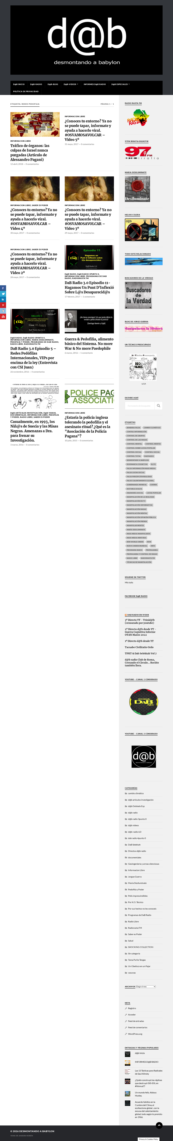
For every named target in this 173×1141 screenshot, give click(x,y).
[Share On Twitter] (3, 294)
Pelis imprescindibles (138, 895)
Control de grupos (136, 436)
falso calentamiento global (140, 480)
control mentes (153, 444)
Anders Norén (26, 1136)
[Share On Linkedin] (3, 299)
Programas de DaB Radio (44, 342)
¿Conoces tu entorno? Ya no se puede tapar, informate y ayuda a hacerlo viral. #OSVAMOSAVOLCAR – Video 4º (33, 219)
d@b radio (70, 274)
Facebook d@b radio (136, 596)
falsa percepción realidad (139, 476)
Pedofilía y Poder (20, 342)
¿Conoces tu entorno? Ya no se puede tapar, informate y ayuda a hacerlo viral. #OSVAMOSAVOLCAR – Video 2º (33, 263)
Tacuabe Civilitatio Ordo (139, 647)
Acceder (132, 1014)
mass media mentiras (136, 538)
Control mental (134, 444)
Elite (153, 464)
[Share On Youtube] (3, 316)
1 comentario (89, 296)
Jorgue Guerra (135, 876)
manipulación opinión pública (141, 517)
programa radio (134, 550)
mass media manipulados (138, 534)
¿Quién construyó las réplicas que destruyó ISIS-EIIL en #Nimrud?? (148, 1083)
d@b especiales (120, 84)
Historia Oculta (134, 489)
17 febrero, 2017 (72, 296)
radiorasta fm (148, 558)
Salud (130, 940)
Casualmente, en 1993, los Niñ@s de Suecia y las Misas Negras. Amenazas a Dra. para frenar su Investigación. (34, 431)
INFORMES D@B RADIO (95, 84)
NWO (153, 546)
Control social (134, 452)
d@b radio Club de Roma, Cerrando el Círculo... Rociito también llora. (142, 662)
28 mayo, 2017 (17, 277)
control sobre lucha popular (141, 448)
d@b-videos (70, 84)
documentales (18, 415)
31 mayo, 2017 (71, 144)
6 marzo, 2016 (71, 353)
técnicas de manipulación (139, 562)
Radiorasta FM (80, 278)
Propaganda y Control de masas (142, 554)
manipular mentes (135, 525)
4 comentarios (38, 372)
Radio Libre (16, 344)
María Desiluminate (43, 340)
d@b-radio (36, 84)
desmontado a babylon (138, 460)
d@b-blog (53, 84)
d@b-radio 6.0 (134, 831)
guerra (153, 484)
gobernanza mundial (137, 484)
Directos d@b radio (137, 851)
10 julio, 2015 (71, 440)
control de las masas (137, 440)
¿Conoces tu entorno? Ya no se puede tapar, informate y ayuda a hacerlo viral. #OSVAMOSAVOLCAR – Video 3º (88, 219)
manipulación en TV (136, 501)
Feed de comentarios (137, 1027)
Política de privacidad (26, 91)
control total (134, 456)
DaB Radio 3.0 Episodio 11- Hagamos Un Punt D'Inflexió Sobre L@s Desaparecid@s (89, 287)
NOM (149, 542)
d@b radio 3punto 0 (88, 274)
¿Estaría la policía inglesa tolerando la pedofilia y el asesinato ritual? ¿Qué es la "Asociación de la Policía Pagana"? (87, 426)
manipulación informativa (139, 505)
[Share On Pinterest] (3, 305)
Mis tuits (129, 582)
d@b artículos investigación (26, 413)
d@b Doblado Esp (136, 806)
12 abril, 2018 (16, 164)
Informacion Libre (20, 141)
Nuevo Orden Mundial (137, 546)
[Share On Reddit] (3, 311)
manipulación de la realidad (140, 497)
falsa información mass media (141, 468)
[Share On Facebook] (3, 288)
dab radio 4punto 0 (137, 838)
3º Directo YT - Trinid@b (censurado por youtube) (140, 621)
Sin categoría (134, 953)
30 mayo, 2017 (17, 233)
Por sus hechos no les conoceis (142, 908)
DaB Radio (149, 456)
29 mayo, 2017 (71, 233)
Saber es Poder (40, 205)
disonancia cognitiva (137, 464)
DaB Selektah (134, 844)
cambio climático (152, 427)
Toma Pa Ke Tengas (137, 960)
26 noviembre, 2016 (19, 372)
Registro (132, 1008)
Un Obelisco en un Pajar (139, 966)
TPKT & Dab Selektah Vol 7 (141, 653)
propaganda (152, 550)
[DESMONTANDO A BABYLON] (86, 73)
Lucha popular (154, 493)
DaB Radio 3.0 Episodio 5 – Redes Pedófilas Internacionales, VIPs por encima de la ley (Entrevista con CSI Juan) (33, 357)
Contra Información (137, 432)
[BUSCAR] (158, 406)
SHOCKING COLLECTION (140, 947)
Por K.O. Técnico (135, 902)
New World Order (135, 542)
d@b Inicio (19, 84)
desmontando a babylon (36, 1131)
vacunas (132, 972)
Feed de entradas (136, 1021)
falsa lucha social (136, 472)
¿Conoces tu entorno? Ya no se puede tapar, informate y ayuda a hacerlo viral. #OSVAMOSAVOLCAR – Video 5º (88, 130)
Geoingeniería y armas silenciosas (143, 863)
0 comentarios (32, 164)
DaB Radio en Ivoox (138, 615)
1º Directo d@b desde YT (139, 641)
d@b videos (50, 413)
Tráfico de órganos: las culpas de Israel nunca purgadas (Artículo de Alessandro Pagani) (29, 153)
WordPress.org (135, 1034)
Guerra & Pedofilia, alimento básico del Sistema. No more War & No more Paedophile (89, 344)
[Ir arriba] (159, 1125)
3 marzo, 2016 (17, 444)
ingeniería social (135, 493)
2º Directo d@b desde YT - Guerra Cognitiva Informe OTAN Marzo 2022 (140, 632)
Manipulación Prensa (137, 521)
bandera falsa (133, 427)
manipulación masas (136, 509)
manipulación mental (137, 513)
